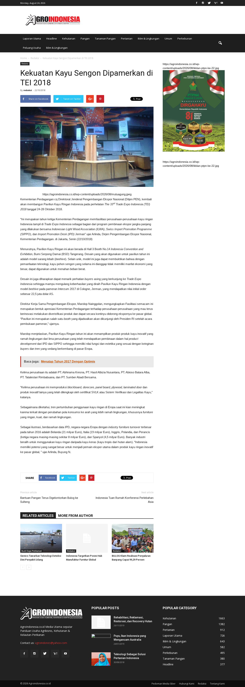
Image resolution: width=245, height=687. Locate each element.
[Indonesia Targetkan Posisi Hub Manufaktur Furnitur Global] (87, 538)
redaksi (27, 90)
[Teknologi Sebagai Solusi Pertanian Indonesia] (101, 659)
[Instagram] (203, 2)
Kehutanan (68, 38)
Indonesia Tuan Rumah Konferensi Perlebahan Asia (125, 500)
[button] (220, 43)
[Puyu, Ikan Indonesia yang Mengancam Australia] (101, 640)
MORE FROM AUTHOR (75, 516)
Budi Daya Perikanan (31, 551)
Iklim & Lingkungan (148, 38)
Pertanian (126, 38)
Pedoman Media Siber (164, 683)
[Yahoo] (215, 2)
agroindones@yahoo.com (51, 643)
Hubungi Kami (186, 683)
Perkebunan (184, 38)
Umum (168, 38)
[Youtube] (222, 2)
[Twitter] (209, 2)
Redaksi (24, 63)
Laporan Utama (32, 38)
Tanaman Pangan (105, 38)
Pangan (85, 38)
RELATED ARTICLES (38, 516)
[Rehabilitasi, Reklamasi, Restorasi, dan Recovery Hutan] (101, 622)
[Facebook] (196, 2)
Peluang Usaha (32, 47)
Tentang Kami (217, 683)
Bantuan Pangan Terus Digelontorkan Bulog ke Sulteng (49, 500)
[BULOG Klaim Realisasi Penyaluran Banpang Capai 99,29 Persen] (133, 538)
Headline (51, 38)
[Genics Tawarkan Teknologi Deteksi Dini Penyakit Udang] (41, 538)
